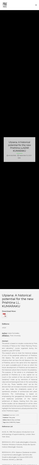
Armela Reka (12, 155)
